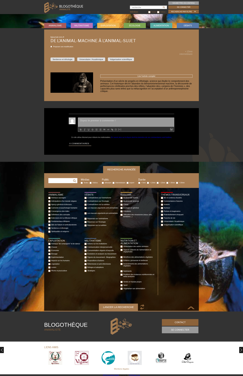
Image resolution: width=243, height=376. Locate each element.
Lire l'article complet (146, 76)
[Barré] (92, 129)
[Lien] (112, 129)
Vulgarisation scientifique (121, 59)
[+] (119, 129)
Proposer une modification (63, 47)
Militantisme (81, 25)
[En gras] (81, 129)
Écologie (134, 25)
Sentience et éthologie (62, 59)
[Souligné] (89, 129)
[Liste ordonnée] (96, 129)
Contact (180, 322)
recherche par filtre (181, 12)
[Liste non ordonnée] (100, 129)
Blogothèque (66, 326)
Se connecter (183, 7)
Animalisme (55, 25)
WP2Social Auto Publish (111, 375)
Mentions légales (121, 369)
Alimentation (161, 25)
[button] (241, 350)
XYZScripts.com (134, 375)
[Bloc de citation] (104, 129)
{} (116, 129)
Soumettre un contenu (183, 3)
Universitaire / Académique (91, 59)
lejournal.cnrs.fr (57, 37)
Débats (188, 25)
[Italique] (85, 129)
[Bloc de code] (108, 129)
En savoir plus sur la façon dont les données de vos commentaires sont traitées (141, 137)
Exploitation (108, 25)
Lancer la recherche (118, 307)
